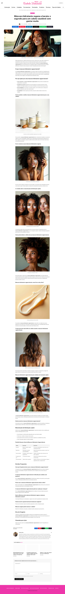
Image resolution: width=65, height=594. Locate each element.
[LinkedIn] (6, 68)
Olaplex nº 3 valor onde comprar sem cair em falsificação (46, 553)
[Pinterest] (6, 70)
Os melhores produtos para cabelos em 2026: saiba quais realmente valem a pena (32, 553)
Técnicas (48, 7)
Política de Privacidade (34, 588)
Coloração (7, 7)
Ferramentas (26, 7)
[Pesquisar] (63, 7)
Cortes (13, 7)
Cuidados (19, 7)
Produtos (41, 7)
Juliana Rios (21, 532)
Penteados (35, 7)
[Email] (6, 73)
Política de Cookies (25, 588)
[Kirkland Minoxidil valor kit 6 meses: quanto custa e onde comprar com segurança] (19, 548)
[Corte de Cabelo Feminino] (32, 3)
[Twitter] (6, 65)
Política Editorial (43, 588)
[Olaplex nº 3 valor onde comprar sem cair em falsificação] (46, 548)
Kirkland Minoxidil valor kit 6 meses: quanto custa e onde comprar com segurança (18, 553)
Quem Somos (17, 588)
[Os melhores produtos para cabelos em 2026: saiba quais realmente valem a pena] (32, 548)
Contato (56, 588)
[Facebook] (6, 63)
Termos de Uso (51, 588)
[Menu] (2, 3)
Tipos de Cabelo (56, 7)
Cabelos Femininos (10, 588)
